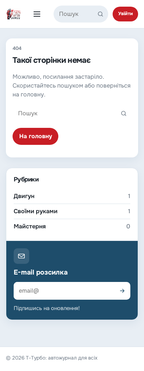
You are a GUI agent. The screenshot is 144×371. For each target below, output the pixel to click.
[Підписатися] (122, 291)
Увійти (125, 14)
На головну (35, 136)
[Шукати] (102, 14)
